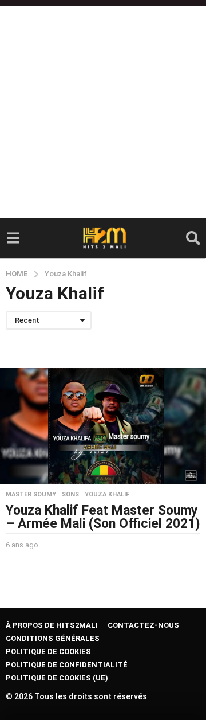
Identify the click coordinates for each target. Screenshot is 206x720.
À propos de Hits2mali (52, 625)
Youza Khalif (107, 494)
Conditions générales (53, 638)
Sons (70, 494)
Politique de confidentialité (67, 664)
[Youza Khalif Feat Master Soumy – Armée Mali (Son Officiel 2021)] (103, 426)
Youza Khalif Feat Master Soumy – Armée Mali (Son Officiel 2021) (103, 517)
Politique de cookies (48, 651)
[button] (13, 237)
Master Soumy (31, 494)
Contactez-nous (143, 625)
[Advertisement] (103, 109)
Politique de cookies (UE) (57, 678)
